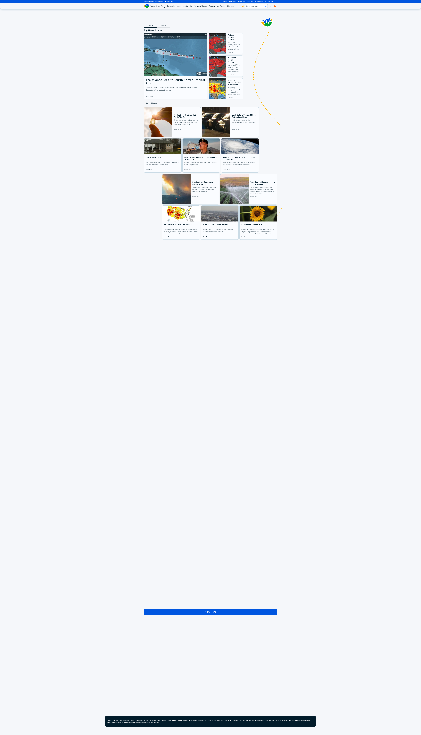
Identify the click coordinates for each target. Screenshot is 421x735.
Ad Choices (155, 722)
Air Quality (221, 6)
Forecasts (171, 6)
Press (225, 2)
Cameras (212, 6)
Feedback (241, 2)
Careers (250, 2)
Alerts (185, 6)
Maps (179, 6)
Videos (163, 25)
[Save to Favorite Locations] (243, 6)
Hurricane (230, 6)
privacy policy (286, 720)
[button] (311, 718)
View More (210, 611)
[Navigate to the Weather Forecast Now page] (154, 6)
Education (232, 2)
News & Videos (200, 6)
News (150, 25)
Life (190, 6)
